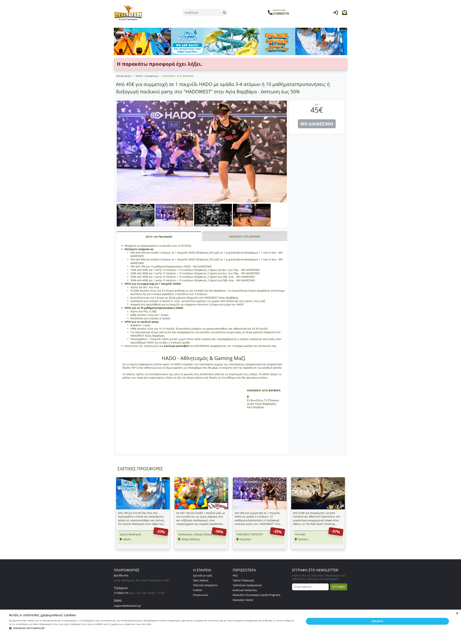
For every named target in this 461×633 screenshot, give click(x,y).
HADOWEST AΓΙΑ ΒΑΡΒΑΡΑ (178, 76)
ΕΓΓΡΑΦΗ (338, 587)
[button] (344, 13)
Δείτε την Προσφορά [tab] (159, 236)
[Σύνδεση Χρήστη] (335, 13)
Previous (112, 219)
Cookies (197, 590)
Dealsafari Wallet (243, 600)
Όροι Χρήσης (201, 580)
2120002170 (121, 593)
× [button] (457, 613)
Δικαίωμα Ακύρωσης (245, 590)
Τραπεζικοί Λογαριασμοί (247, 585)
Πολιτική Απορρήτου (205, 585)
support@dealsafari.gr (127, 605)
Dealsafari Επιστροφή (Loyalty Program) (256, 595)
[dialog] (230, 621)
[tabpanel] (202, 347)
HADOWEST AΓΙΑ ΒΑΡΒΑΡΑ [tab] (244, 236)
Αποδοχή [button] (377, 621)
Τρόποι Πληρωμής (243, 580)
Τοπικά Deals (123, 76)
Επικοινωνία (200, 595)
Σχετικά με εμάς (202, 575)
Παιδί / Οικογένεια (147, 76)
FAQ (235, 575)
